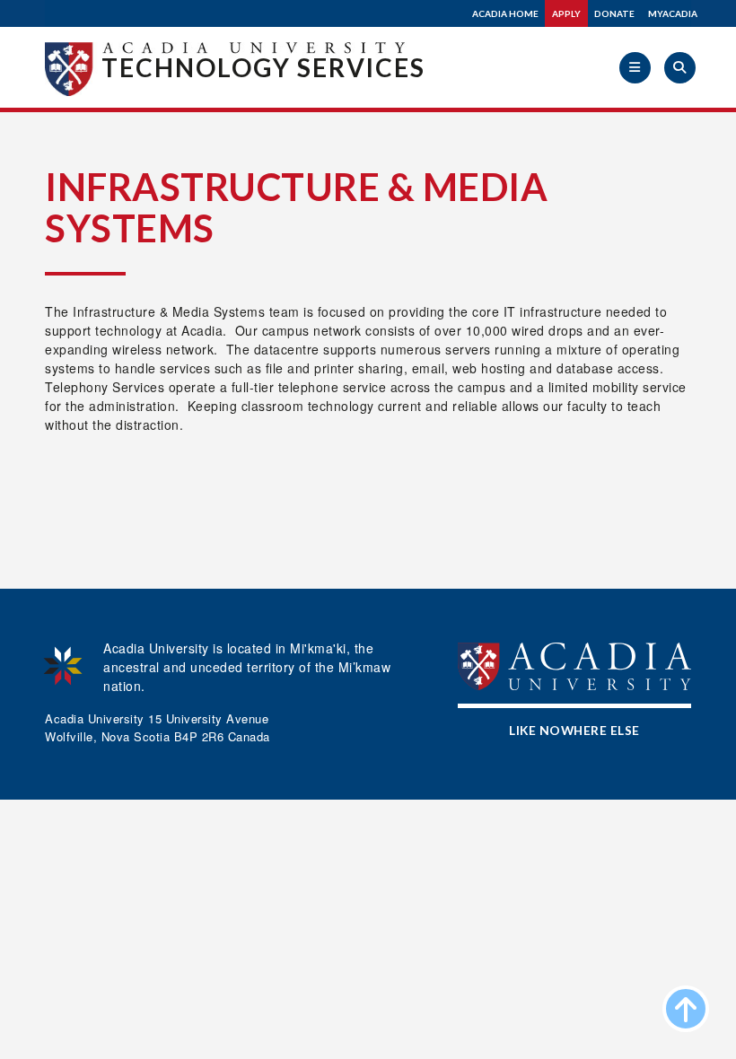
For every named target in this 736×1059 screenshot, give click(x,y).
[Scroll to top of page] (685, 1008)
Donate (614, 13)
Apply (566, 13)
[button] (635, 67)
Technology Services (263, 67)
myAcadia (672, 13)
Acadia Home (505, 13)
